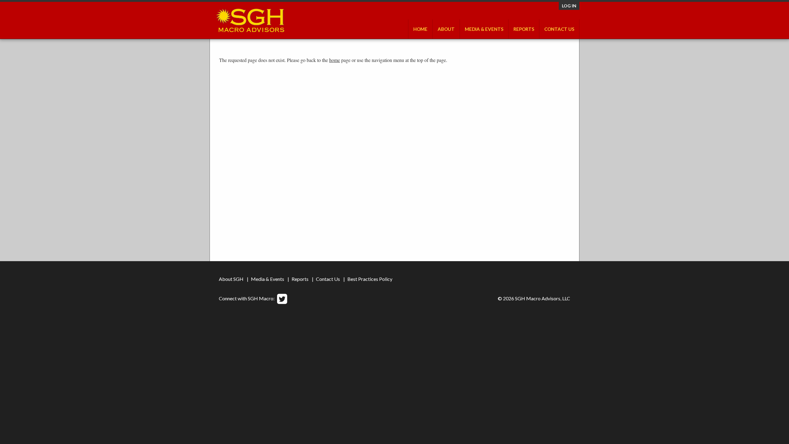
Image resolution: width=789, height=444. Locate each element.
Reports (300, 279)
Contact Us (559, 29)
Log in (569, 5)
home (334, 60)
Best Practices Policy (369, 279)
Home (420, 29)
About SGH (231, 279)
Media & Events (484, 29)
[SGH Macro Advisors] (250, 19)
